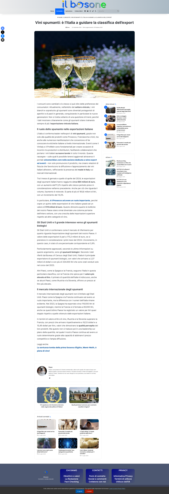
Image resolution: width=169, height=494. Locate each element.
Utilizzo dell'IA (123, 481)
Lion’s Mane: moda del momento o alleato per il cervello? (87, 451)
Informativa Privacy (123, 476)
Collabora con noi (97, 481)
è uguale (79, 491)
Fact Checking (72, 481)
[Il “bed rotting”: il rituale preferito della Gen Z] (89, 424)
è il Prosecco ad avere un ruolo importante (70, 200)
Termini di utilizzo (123, 479)
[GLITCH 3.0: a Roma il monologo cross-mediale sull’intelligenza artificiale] (110, 171)
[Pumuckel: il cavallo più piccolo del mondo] (67, 424)
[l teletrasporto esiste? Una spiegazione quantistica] (67, 443)
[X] (2, 32)
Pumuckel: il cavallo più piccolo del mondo (65, 432)
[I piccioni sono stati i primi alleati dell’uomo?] (46, 443)
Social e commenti (97, 479)
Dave (68, 27)
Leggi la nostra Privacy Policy (117, 488)
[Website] (50, 378)
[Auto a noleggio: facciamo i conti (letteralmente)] (110, 118)
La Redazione (71, 479)
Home (52, 11)
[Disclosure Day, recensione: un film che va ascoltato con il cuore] (110, 163)
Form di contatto (97, 476)
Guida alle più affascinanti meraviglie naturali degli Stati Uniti (124, 109)
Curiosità (59, 11)
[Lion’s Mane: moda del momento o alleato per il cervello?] (89, 443)
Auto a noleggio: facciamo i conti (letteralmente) (122, 117)
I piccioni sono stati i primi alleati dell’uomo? (45, 451)
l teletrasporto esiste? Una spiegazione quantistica (66, 451)
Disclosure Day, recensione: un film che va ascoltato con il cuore (124, 162)
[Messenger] (2, 36)
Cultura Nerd (78, 11)
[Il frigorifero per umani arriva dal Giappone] (46, 424)
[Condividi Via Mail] (2, 40)
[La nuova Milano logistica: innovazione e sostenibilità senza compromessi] (110, 127)
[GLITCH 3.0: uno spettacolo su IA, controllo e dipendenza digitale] (110, 182)
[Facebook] (2, 28)
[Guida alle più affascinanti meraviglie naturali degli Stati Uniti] (110, 110)
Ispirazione (68, 11)
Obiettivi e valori (72, 476)
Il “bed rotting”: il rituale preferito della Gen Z (87, 432)
